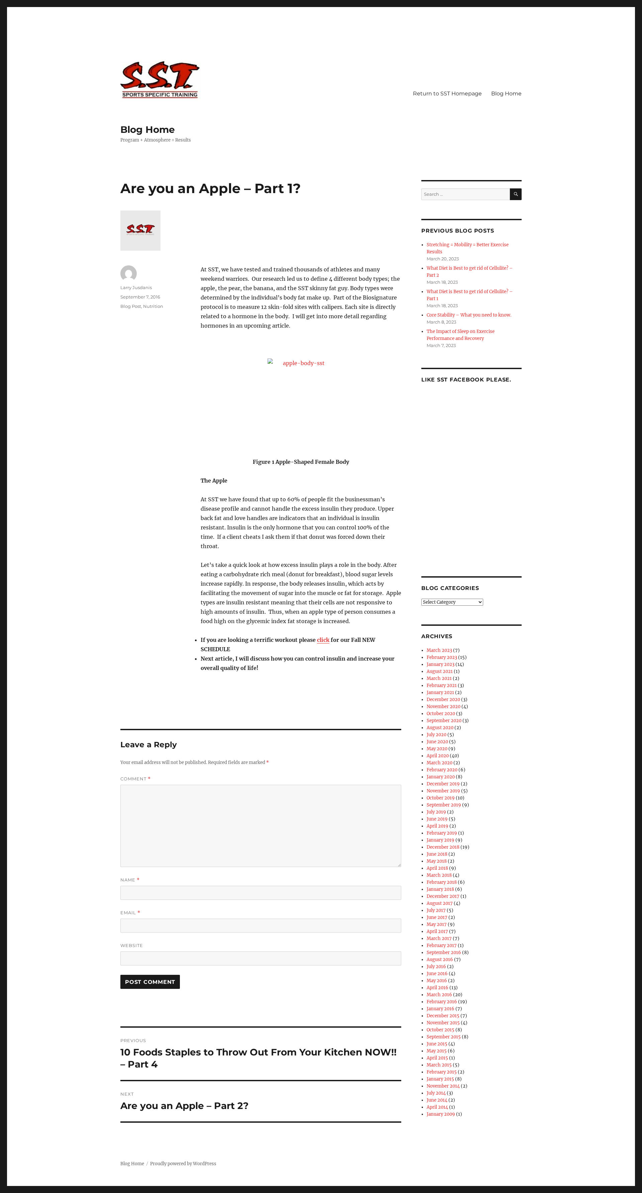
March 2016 (439, 995)
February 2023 (442, 657)
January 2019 (440, 840)
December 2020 (443, 699)
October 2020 (441, 713)
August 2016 (440, 959)
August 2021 (440, 671)
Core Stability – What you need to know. (469, 315)
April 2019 (437, 826)
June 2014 (437, 1100)
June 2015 (437, 1044)
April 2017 (437, 931)
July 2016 (436, 966)
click (323, 639)
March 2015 (439, 1065)
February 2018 (442, 882)
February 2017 (442, 945)
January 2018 (440, 889)
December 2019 (443, 784)
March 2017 (439, 938)
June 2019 (437, 819)
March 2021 (439, 678)
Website (131, 945)
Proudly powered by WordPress (183, 1164)
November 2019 (443, 791)
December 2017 (443, 896)
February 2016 (442, 1002)
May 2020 (437, 749)
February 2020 (442, 770)
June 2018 (437, 854)
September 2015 (444, 1037)
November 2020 (443, 706)
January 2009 (441, 1114)
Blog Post (130, 306)
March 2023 (439, 650)
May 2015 (437, 1051)
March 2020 (439, 763)
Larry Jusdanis (136, 287)
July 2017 (436, 910)
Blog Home (147, 129)
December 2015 (443, 1016)
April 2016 (437, 988)
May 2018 (437, 861)
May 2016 (437, 981)
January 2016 (440, 1009)
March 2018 (439, 875)
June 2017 (437, 917)
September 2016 (444, 952)
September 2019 (444, 805)
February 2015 (442, 1072)
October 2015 (440, 1030)
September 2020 (444, 720)
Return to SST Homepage (447, 93)
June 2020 (437, 742)
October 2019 (441, 798)
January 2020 (441, 777)
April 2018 (437, 868)
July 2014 (436, 1093)
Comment (135, 779)
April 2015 (437, 1058)
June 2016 (437, 973)
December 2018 (443, 847)
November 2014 (443, 1086)
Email (130, 913)
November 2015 (443, 1023)
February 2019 (442, 833)
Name (130, 880)
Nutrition (153, 306)
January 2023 (440, 664)
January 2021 (440, 692)
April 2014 (437, 1107)
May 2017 (437, 924)
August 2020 (440, 728)
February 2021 (442, 685)
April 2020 (438, 756)
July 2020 (436, 735)
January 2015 (440, 1079)
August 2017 (440, 903)
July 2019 (436, 812)
